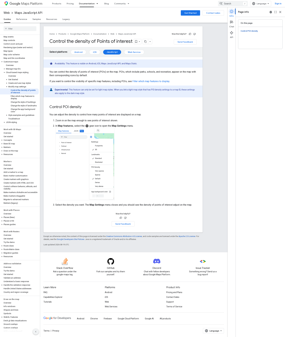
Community (120, 3)
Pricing (70, 3)
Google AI (149, 318)
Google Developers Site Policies (70, 239)
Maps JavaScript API (28, 13)
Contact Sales (172, 297)
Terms (46, 331)
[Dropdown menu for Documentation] (98, 3)
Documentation (87, 3)
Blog (106, 3)
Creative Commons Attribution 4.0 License (124, 236)
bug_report (271, 12)
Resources (51, 19)
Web (7, 13)
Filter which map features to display (150, 81)
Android (78, 52)
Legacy (66, 19)
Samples (37, 19)
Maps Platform (31, 4)
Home (52, 34)
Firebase (108, 318)
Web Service (134, 52)
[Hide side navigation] (36, 332)
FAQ (45, 292)
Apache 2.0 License (187, 236)
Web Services (111, 306)
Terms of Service (174, 306)
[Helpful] (190, 34)
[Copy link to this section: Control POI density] (84, 107)
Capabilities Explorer (52, 297)
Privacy (55, 331)
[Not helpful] (194, 34)
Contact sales (213, 13)
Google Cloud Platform (128, 318)
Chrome (94, 318)
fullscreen (275, 12)
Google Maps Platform (80, 34)
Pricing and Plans (174, 292)
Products (56, 3)
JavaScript (112, 52)
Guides (7, 19)
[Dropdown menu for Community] (129, 3)
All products (165, 318)
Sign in (278, 3)
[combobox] (233, 3)
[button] (19, 62)
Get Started (190, 13)
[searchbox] (20, 28)
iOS (94, 52)
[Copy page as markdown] (145, 41)
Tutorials (47, 302)
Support (170, 302)
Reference (21, 19)
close (280, 12)
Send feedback (185, 42)
